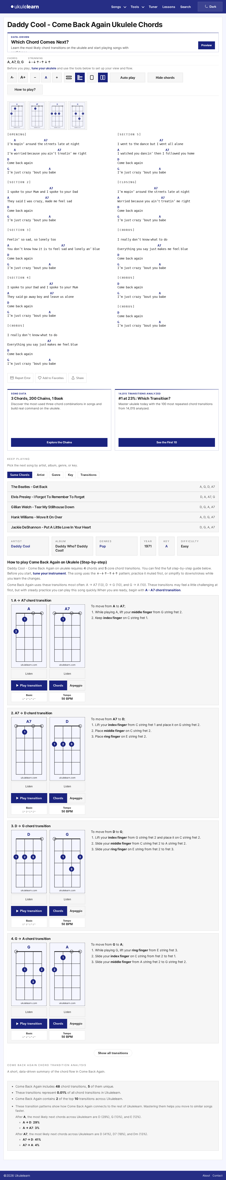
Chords (58, 685)
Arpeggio (76, 685)
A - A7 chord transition (163, 590)
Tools (135, 7)
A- (12, 77)
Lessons (168, 7)
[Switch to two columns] (103, 77)
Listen (29, 674)
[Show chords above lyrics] (80, 77)
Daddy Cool (20, 546)
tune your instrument (49, 573)
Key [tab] (70, 475)
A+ (23, 77)
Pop (103, 546)
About (206, 1175)
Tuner (153, 7)
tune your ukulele (44, 68)
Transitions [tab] (88, 475)
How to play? (25, 89)
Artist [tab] (41, 475)
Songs (116, 7)
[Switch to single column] (92, 77)
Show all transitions (113, 1053)
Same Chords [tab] (19, 475)
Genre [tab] (56, 475)
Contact (217, 1175)
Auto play (127, 77)
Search (185, 7)
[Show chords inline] (69, 77)
